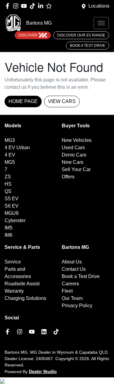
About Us (72, 261)
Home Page (23, 101)
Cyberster (15, 220)
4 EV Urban (17, 147)
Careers (70, 283)
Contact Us (74, 269)
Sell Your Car (76, 169)
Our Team (72, 298)
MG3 (10, 140)
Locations (98, 6)
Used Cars (73, 147)
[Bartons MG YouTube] (25, 6)
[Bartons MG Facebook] (9, 6)
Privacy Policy (77, 305)
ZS (8, 176)
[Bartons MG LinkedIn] (42, 6)
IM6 (8, 235)
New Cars (72, 162)
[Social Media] (33, 6)
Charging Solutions (25, 298)
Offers (68, 176)
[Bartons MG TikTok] (57, 332)
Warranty (14, 291)
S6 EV (12, 205)
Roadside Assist (22, 283)
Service (13, 261)
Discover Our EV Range (81, 35)
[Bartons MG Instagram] (17, 6)
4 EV (10, 154)
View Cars (62, 101)
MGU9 (12, 213)
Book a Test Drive (87, 45)
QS (8, 191)
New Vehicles (77, 140)
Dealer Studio (43, 371)
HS (8, 184)
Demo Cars (74, 154)
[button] (101, 23)
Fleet (67, 291)
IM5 (8, 227)
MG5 (10, 162)
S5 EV (12, 198)
